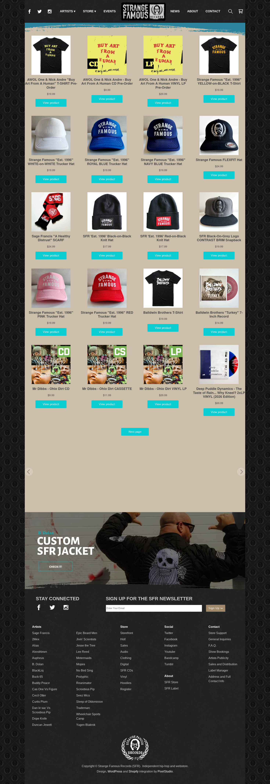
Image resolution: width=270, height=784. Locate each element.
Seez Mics (83, 695)
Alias (35, 645)
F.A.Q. (212, 645)
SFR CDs (126, 670)
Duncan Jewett (42, 724)
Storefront (126, 633)
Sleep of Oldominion (89, 701)
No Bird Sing (84, 670)
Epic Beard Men (86, 633)
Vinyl (123, 676)
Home (143, 11)
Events (110, 11)
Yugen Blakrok (85, 724)
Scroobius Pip (85, 689)
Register (125, 689)
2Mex (35, 639)
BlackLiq (38, 670)
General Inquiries (219, 639)
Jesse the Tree (85, 645)
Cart (240, 11)
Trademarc (83, 707)
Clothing (125, 658)
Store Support (217, 633)
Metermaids (83, 658)
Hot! (123, 639)
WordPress (115, 771)
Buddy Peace (41, 683)
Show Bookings (218, 651)
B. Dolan (38, 664)
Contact (213, 11)
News (175, 11)
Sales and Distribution (222, 664)
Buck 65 (37, 676)
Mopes (80, 664)
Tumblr (168, 664)
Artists (66, 11)
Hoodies (125, 683)
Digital (124, 664)
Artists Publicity (218, 658)
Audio (124, 651)
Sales (124, 645)
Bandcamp (171, 658)
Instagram (49, 11)
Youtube (169, 651)
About (192, 11)
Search (230, 11)
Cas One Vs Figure (44, 689)
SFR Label (171, 688)
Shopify (133, 771)
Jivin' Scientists (86, 639)
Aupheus (38, 658)
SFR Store (171, 682)
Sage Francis (41, 633)
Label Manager (218, 670)
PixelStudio (165, 771)
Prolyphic (82, 676)
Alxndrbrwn (39, 651)
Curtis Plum (39, 701)
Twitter (39, 11)
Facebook (29, 11)
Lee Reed (82, 651)
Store (88, 11)
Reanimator (83, 683)
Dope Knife (39, 718)
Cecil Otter (39, 695)
